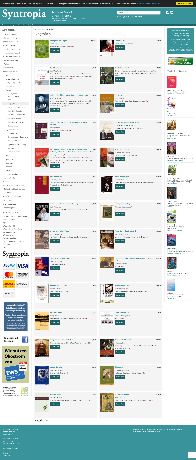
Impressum (7, 244)
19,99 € (93, 204)
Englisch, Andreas (55, 207)
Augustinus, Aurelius (56, 397)
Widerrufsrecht (9, 226)
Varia (6, 181)
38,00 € (158, 41)
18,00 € (93, 68)
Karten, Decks (9, 178)
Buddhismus (10, 86)
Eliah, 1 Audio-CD (122, 313)
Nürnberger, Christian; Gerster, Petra (61, 155)
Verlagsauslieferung (10, 232)
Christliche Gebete (14, 111)
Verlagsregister (9, 207)
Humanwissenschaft (12, 53)
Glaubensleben (13, 126)
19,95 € (158, 231)
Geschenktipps (10, 34)
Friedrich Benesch (122, 149)
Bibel (9, 100)
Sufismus (9, 159)
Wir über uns (8, 235)
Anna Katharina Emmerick (125, 231)
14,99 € (93, 149)
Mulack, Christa (120, 397)
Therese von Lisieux (123, 285)
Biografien (31, 25)
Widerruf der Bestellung (12, 229)
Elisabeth (119, 367)
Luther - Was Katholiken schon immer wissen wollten (68, 123)
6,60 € (94, 313)
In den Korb (55, 50)
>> (47, 420)
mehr (72, 47)
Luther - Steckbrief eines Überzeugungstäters (69, 95)
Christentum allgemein (16, 107)
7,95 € (94, 122)
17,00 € (158, 340)
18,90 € (158, 285)
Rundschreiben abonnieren (13, 241)
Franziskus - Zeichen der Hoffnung (64, 204)
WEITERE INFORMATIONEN (149, 3)
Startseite (5, 25)
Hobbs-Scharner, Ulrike (122, 316)
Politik (6, 64)
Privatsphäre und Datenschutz (15, 217)
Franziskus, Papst (55, 71)
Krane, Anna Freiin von (122, 234)
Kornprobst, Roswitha (56, 370)
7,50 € (94, 285)
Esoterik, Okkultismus (12, 174)
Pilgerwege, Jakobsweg (16, 144)
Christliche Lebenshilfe (16, 115)
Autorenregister (9, 205)
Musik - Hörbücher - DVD (14, 185)
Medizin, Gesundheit (12, 49)
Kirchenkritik (12, 133)
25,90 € (158, 258)
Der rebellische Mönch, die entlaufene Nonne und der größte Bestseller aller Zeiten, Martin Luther (71, 150)
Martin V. (118, 95)
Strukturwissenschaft (12, 56)
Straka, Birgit (54, 44)
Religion (13, 25)
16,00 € (158, 95)
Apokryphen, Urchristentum (13, 95)
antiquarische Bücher (12, 42)
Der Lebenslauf (56, 177)
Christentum (22, 25)
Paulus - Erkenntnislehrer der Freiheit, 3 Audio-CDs (134, 259)
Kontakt (5, 453)
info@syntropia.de (61, 20)
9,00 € (159, 204)
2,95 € (94, 394)
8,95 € (94, 367)
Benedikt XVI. (120, 41)
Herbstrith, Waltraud (121, 289)
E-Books (7, 193)
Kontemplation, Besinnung (17, 137)
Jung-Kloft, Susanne (56, 261)
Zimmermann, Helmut (122, 370)
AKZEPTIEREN (184, 3)
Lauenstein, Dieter (55, 180)
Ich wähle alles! (56, 313)
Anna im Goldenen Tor (124, 340)
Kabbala (9, 167)
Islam (8, 155)
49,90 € (93, 41)
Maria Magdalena (122, 394)
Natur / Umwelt (10, 45)
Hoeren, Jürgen (119, 98)
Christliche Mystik (14, 118)
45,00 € (158, 68)
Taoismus (9, 170)
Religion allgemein (13, 82)
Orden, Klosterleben (15, 141)
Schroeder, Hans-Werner (122, 153)
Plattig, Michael (54, 316)
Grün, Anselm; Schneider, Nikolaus (125, 125)
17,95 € (93, 231)
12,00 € (93, 177)
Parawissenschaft (11, 60)
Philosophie (8, 68)
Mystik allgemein (12, 79)
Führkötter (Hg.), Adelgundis (124, 207)
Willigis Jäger (12, 148)
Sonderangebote (10, 38)
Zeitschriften (9, 200)
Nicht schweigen (122, 177)
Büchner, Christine (55, 289)
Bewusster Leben (11, 71)
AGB (4, 223)
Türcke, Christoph (55, 98)
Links (5, 247)
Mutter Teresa (56, 367)
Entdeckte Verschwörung (60, 258)
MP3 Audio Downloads (13, 196)
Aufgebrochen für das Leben (61, 340)
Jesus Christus (12, 129)
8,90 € (94, 258)
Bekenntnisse (55, 394)
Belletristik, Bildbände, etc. (14, 189)
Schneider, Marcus (121, 264)
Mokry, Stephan (55, 128)
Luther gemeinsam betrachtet (127, 122)
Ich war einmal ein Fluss (59, 231)
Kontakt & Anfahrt (10, 238)
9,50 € (94, 95)
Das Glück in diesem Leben (61, 68)
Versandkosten (9, 220)
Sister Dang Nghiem (56, 234)
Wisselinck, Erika (120, 343)
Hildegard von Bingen (58, 41)
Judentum (9, 163)
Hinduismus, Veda (13, 152)
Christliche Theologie (15, 122)
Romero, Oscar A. (120, 180)
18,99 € (158, 122)
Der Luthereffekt (122, 68)
